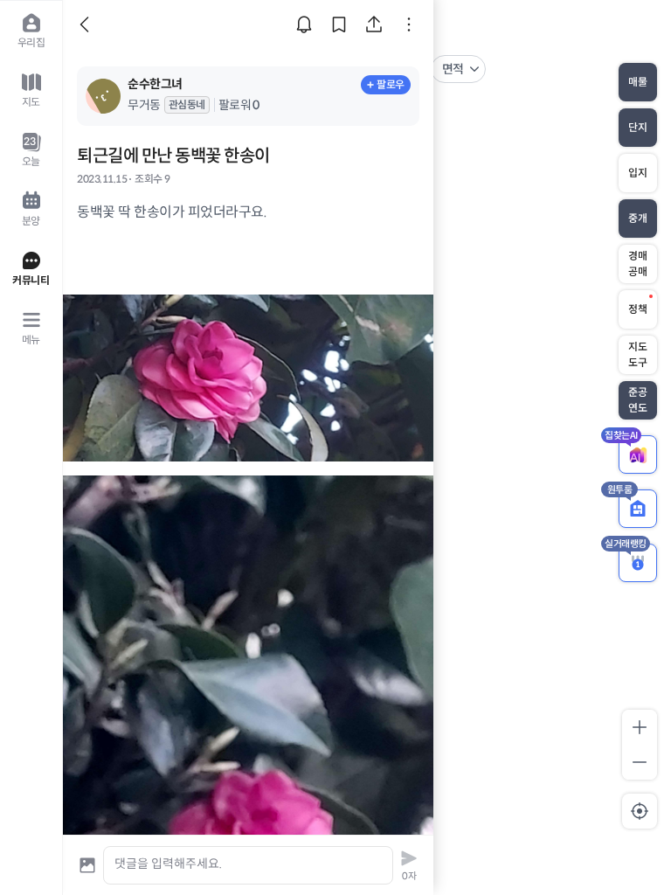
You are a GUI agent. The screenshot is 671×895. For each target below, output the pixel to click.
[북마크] (339, 24)
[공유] (373, 24)
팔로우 (391, 84)
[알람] (304, 24)
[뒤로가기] (87, 24)
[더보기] (408, 24)
